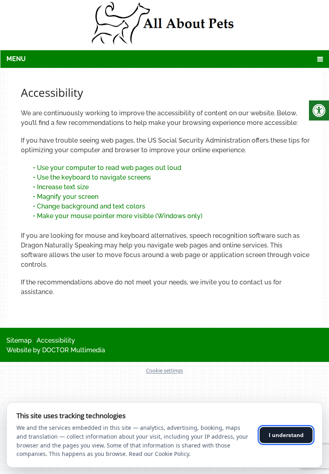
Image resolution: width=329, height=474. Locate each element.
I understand (286, 435)
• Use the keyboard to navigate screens (92, 177)
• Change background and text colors (90, 206)
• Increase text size (61, 187)
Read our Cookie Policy (159, 454)
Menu (16, 59)
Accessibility (56, 340)
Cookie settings (164, 370)
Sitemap (19, 340)
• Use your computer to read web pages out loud (108, 168)
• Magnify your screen (66, 196)
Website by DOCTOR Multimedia (55, 350)
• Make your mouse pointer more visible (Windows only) (118, 216)
